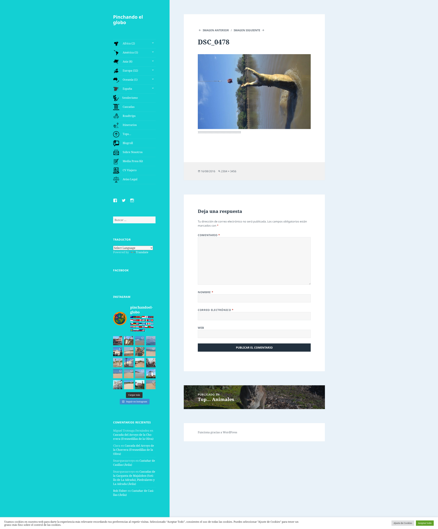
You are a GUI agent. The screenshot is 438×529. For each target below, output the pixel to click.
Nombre (205, 292)
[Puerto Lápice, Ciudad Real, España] (117, 340)
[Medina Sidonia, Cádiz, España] (139, 384)
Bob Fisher (120, 491)
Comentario (209, 235)
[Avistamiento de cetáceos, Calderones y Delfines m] (150, 340)
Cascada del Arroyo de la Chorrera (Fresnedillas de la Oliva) (133, 450)
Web (201, 328)
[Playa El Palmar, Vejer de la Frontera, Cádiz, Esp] (150, 384)
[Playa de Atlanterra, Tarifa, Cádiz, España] (139, 340)
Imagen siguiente (247, 30)
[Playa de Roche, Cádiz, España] (139, 373)
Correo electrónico (216, 310)
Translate (142, 252)
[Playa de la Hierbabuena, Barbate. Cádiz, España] (128, 384)
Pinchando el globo (128, 19)
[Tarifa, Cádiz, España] (117, 351)
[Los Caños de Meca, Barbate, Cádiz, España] (139, 351)
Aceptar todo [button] (425, 523)
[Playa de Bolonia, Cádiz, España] (150, 351)
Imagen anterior (216, 30)
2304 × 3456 (228, 171)
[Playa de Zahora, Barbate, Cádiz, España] (139, 362)
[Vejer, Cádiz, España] (150, 362)
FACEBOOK (121, 270)
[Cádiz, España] (117, 384)
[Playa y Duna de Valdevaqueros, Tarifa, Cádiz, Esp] (128, 351)
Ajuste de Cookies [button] (403, 523)
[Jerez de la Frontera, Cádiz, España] (128, 340)
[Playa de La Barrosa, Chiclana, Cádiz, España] (117, 373)
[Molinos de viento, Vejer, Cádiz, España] (150, 373)
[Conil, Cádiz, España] (128, 362)
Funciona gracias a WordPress (217, 432)
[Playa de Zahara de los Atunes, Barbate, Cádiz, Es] (128, 373)
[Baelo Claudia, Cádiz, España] (117, 362)
